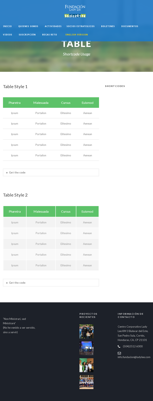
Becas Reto (49, 34)
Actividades (53, 26)
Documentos (129, 26)
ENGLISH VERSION (77, 34)
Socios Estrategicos (81, 26)
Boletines (108, 26)
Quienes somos (28, 26)
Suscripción (27, 34)
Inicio (7, 26)
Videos (7, 34)
